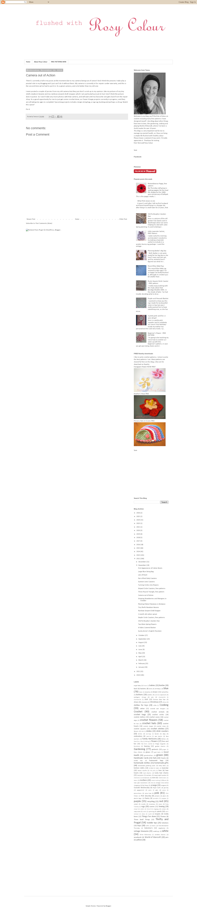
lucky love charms (161, 773)
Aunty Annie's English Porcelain (150, 631)
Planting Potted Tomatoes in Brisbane (151, 604)
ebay (164, 734)
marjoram (140, 775)
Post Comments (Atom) (44, 223)
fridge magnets (160, 744)
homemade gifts (161, 763)
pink (156, 793)
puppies (164, 798)
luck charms (147, 773)
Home (28, 62)
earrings (148, 734)
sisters (164, 809)
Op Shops (145, 785)
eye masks (158, 736)
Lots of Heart (142, 575)
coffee (154, 705)
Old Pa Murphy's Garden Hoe (149, 621)
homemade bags (156, 760)
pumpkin (156, 798)
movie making (155, 780)
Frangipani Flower (140, 367)
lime (160, 770)
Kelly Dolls (162, 766)
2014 (138, 551)
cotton (142, 709)
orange (154, 785)
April (140, 657)
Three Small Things (142, 819)
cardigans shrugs (140, 697)
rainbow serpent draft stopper (63, 94)
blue (166, 688)
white (165, 831)
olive (152, 783)
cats (152, 697)
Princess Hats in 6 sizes (142, 421)
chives (136, 702)
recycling (151, 801)
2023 (138, 523)
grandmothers (148, 755)
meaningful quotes (160, 775)
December (142, 562)
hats (155, 758)
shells (142, 809)
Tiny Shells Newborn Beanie (148, 607)
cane (156, 695)
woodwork (137, 837)
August (141, 642)
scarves (152, 806)
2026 (138, 513)
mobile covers (162, 777)
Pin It (28, 109)
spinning (151, 811)
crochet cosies (154, 717)
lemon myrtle (142, 770)
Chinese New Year (159, 699)
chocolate (144, 702)
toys (139, 826)
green (159, 755)
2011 (138, 671)
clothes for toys (141, 705)
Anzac (145, 685)
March (140, 660)
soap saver (137, 811)
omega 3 (159, 783)
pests (150, 790)
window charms (160, 834)
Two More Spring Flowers (147, 624)
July (140, 646)
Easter (157, 734)
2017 (138, 541)
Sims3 (149, 809)
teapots (157, 814)
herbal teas (138, 760)
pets (156, 790)
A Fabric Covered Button (147, 628)
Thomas (163, 816)
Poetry (147, 798)
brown (155, 692)
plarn (164, 796)
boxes (140, 692)
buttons (139, 695)
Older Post (123, 219)
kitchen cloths (139, 768)
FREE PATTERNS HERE (58, 62)
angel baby (137, 685)
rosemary (152, 804)
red (161, 801)
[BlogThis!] (52, 116)
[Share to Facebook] (58, 116)
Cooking (164, 705)
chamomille (137, 699)
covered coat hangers (157, 709)
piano (164, 790)
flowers (154, 741)
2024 (138, 520)
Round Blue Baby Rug (156, 266)
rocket (136, 804)
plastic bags (138, 798)
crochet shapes (148, 726)
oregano (163, 785)
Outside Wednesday (142, 788)
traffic (147, 825)
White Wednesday (145, 834)
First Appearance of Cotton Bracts (150, 568)
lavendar (165, 768)
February (141, 663)
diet (142, 731)
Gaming (147, 746)
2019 (138, 534)
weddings (156, 831)
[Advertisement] (78, 208)
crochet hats (149, 723)
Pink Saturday (146, 796)
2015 (138, 548)
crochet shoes (161, 726)
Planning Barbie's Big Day (157, 251)
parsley (166, 788)
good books (157, 752)
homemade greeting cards (146, 766)
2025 (138, 516)
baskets (143, 689)
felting (147, 741)
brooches (147, 692)
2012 (138, 559)
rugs (143, 806)
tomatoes (165, 823)
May (140, 653)
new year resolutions (141, 783)
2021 (138, 527)
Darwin (136, 731)
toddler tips (152, 823)
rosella (143, 804)
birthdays (158, 689)
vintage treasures (141, 831)
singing (155, 809)
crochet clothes (139, 717)
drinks (140, 734)
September (142, 639)
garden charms (160, 746)
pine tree (148, 793)
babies (152, 685)
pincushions (138, 793)
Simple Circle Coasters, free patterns (151, 617)
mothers (143, 780)
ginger (164, 749)
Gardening (139, 749)
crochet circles (158, 715)
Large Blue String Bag (146, 572)
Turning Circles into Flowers (148, 585)
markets (148, 775)
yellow (139, 840)
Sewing (162, 806)
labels (157, 768)
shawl (136, 809)
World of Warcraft (153, 837)
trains (154, 826)
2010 (138, 675)
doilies (149, 731)
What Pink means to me (146, 201)
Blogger (108, 906)
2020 (138, 530)
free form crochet (146, 744)
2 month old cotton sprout (147, 614)
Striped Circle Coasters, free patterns (151, 588)
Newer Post (31, 219)
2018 (138, 537)
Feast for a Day (138, 741)
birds (150, 689)
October (141, 635)
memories (137, 777)
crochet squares (140, 729)
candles (149, 695)
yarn (166, 837)
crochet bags (140, 715)
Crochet (138, 711)
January (141, 667)
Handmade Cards (141, 758)
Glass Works (138, 752)
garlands (155, 749)
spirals (159, 811)
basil (135, 689)
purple (137, 801)
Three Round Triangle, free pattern (151, 592)
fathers (163, 739)
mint (153, 778)
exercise (149, 736)
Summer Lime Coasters (146, 582)
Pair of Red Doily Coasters (147, 578)
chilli (146, 699)
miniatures (145, 778)
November (142, 565)
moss (135, 780)
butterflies (165, 692)
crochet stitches (157, 729)
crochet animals (158, 712)
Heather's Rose (139, 394)
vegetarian (161, 828)
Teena (35, 116)
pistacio (157, 796)
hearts (163, 758)
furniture (137, 746)
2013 (138, 555)
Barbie (162, 685)
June (140, 649)
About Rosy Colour (40, 62)
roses (160, 804)
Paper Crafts (157, 788)
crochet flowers (148, 720)
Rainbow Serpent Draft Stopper (149, 611)
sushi (150, 814)
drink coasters (162, 731)
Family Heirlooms (149, 739)
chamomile (162, 697)
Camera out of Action (145, 595)
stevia (143, 814)
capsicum (163, 695)
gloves (148, 752)
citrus (164, 702)
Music (164, 780)
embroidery (138, 736)
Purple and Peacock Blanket (158, 298)
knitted (151, 768)
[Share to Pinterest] (61, 116)
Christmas (154, 702)
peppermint (140, 790)
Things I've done (149, 816)
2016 (138, 545)
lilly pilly (153, 770)
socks (144, 811)
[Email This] (50, 116)
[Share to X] (55, 116)
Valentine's (148, 828)
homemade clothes (142, 763)
